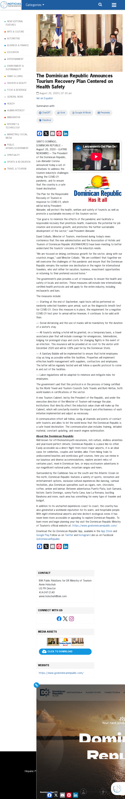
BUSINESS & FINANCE (18, 45)
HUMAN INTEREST (16, 110)
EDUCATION (13, 52)
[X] (65, 619)
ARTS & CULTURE (15, 32)
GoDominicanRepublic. (48, 539)
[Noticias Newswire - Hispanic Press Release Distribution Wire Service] (10, 5)
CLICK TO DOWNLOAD (60, 652)
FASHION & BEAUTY (17, 83)
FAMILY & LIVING (15, 76)
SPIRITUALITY (13, 155)
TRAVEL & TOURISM (16, 169)
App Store (107, 531)
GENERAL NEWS (15, 97)
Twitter (69, 535)
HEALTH (11, 104)
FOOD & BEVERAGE (17, 90)
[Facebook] (59, 619)
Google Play (42, 535)
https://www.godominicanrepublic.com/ (94, 526)
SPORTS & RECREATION (18, 162)
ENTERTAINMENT (15, 59)
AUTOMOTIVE (13, 39)
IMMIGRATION (13, 117)
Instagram (84, 535)
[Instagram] (71, 619)
